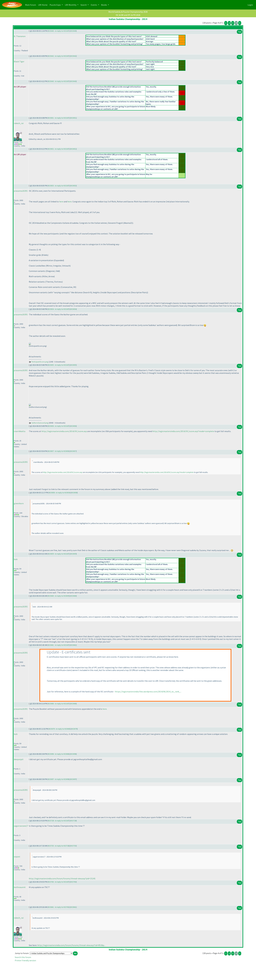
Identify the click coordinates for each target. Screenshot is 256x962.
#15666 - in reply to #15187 (58, 703)
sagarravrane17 (21, 825)
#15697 (73, 779)
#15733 (73, 846)
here (61, 201)
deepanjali (18, 759)
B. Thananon (19, 36)
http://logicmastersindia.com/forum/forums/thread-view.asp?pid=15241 (62, 878)
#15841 (73, 907)
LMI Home (43, 4)
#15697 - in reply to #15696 (58, 779)
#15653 (73, 185)
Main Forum (31, 4)
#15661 (73, 645)
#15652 (73, 149)
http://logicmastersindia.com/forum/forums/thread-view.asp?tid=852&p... (71, 945)
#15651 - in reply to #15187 (58, 118)
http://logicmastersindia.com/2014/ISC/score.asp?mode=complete (183, 431)
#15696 (73, 754)
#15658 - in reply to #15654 (59, 492)
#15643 (73, 81)
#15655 (73, 365)
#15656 (73, 426)
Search (84, 4)
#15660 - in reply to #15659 (58, 596)
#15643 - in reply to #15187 (58, 81)
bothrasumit (20, 887)
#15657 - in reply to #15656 (58, 451)
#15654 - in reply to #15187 (58, 309)
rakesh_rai (18, 123)
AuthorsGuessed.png (39, 423)
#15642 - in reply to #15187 (58, 56)
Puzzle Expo (55, 4)
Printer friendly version (25, 960)
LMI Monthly (71, 4)
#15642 (73, 56)
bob (15, 559)
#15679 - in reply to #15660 (59, 729)
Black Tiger (19, 61)
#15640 (73, 31)
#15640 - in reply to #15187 (58, 31)
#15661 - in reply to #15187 (58, 645)
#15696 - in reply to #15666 (58, 754)
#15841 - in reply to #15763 (58, 907)
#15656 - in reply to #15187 (58, 426)
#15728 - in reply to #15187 (58, 820)
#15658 (74, 492)
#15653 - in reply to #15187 (58, 185)
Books (104, 4)
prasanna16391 (21, 190)
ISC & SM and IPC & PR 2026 (128, 15)
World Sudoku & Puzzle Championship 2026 (128, 11)
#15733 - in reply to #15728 (58, 846)
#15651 (73, 118)
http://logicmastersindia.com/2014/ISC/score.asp (64, 431)
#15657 (73, 451)
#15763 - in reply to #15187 (58, 882)
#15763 (73, 882)
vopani (17, 856)
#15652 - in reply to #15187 (58, 149)
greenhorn (19, 503)
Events (94, 4)
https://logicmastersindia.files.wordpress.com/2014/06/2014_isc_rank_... (148, 691)
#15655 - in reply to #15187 (58, 365)
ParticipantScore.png (39, 362)
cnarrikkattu (19, 431)
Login (250, 4)
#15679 (74, 729)
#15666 (73, 703)
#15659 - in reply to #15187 (58, 554)
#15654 (73, 309)
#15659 (73, 554)
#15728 (73, 820)
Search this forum (23, 957)
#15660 (73, 596)
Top (239, 31)
